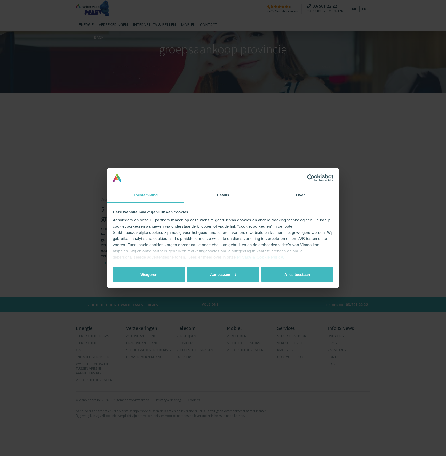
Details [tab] (223, 195)
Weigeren (148, 274)
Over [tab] (300, 195)
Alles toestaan (297, 274)
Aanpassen (220, 274)
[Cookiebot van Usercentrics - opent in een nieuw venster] (310, 178)
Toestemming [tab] (145, 195)
